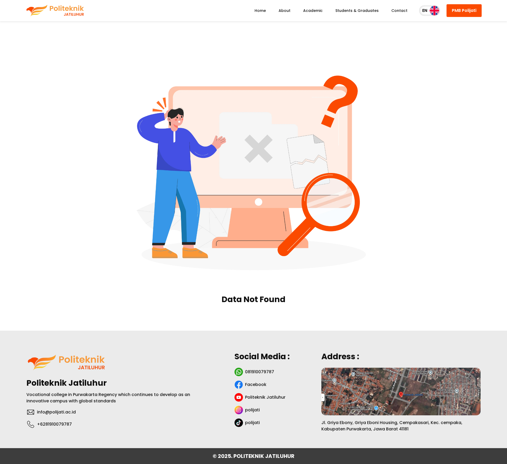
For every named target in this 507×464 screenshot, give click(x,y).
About (284, 10)
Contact (399, 10)
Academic (313, 10)
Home (260, 10)
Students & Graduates (357, 10)
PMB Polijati (464, 10)
